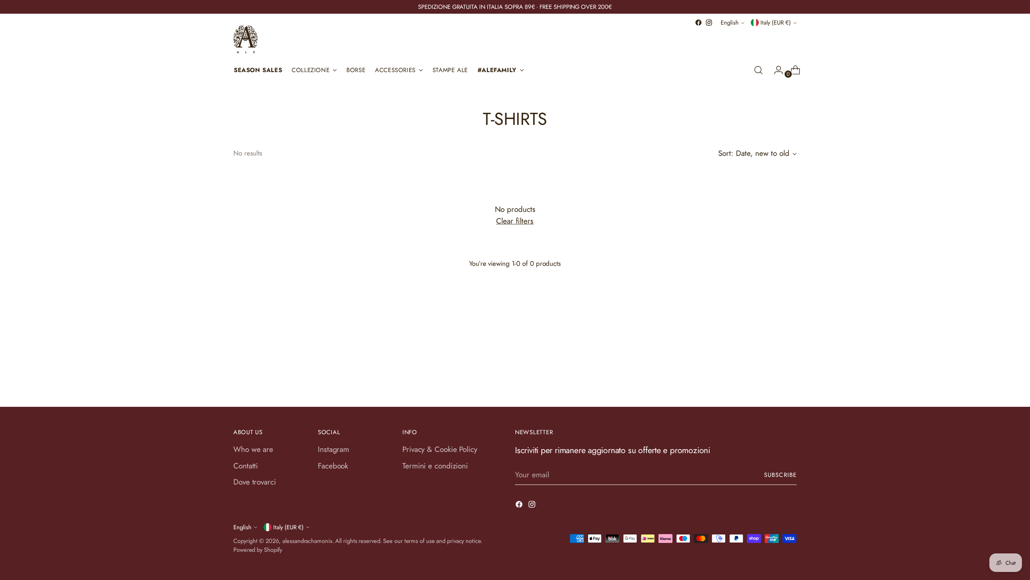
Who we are (253, 449)
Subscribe (780, 474)
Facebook (333, 465)
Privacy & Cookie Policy (439, 449)
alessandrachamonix (307, 540)
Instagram (333, 449)
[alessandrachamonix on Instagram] (709, 22)
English (730, 22)
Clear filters (515, 220)
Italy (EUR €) (775, 22)
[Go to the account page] (775, 70)
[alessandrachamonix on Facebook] (698, 22)
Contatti (245, 465)
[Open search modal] (758, 70)
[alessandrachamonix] (245, 39)
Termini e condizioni (435, 465)
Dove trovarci (254, 481)
